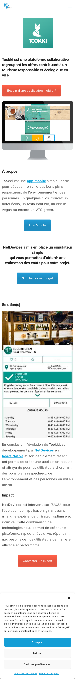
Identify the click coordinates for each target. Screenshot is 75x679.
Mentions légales (49, 673)
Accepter (37, 642)
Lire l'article (37, 225)
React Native (12, 456)
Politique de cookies (25, 673)
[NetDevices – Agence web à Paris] (8, 6)
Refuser (37, 653)
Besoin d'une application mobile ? (31, 91)
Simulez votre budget (37, 278)
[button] (69, 598)
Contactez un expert (37, 561)
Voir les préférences (37, 664)
